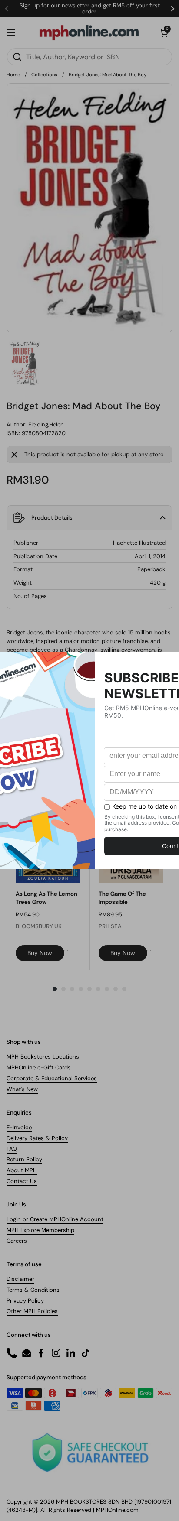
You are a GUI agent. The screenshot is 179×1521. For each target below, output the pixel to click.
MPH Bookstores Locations (43, 1056)
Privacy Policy (25, 1300)
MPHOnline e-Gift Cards (39, 1067)
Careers (17, 1241)
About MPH (22, 1170)
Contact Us (22, 1181)
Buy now (39, 953)
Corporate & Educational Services (52, 1078)
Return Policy (24, 1159)
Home (13, 75)
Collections (44, 75)
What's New (22, 1089)
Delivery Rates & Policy (37, 1138)
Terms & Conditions (33, 1290)
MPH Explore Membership (40, 1230)
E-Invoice (19, 1127)
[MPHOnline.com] (89, 32)
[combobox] (89, 56)
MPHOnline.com (117, 1510)
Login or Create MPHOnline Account (55, 1219)
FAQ (12, 1149)
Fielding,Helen (46, 424)
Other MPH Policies (32, 1311)
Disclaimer (20, 1279)
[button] (163, 32)
